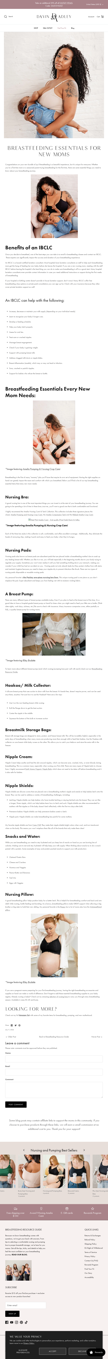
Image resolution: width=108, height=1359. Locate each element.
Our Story (88, 1273)
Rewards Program (91, 1264)
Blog (72, 28)
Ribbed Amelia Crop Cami (83, 514)
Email (7, 1066)
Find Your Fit (62, 28)
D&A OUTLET (47, 28)
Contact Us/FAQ (91, 1260)
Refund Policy (90, 1239)
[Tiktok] (26, 1322)
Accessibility (89, 1277)
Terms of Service (91, 1252)
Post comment (16, 1104)
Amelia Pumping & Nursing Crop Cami (41, 469)
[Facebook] (6, 1322)
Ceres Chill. (36, 825)
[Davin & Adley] (54, 17)
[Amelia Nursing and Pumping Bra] (54, 463)
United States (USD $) (93, 4)
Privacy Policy (90, 1256)
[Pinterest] (21, 1322)
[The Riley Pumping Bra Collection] (54, 976)
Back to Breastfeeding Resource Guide (54, 1036)
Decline (82, 1351)
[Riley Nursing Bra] (54, 655)
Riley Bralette (29, 660)
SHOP (36, 28)
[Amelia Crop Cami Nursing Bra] (54, 520)
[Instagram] (16, 1322)
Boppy (62, 907)
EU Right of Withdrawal (94, 1248)
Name (8, 1053)
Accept (52, 1351)
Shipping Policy (91, 1244)
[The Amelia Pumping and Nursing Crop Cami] (54, 237)
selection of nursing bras (58, 996)
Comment (9, 1079)
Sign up (12, 1313)
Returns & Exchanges (93, 1235)
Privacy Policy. (28, 1343)
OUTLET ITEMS (66, 3)
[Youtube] (11, 1322)
